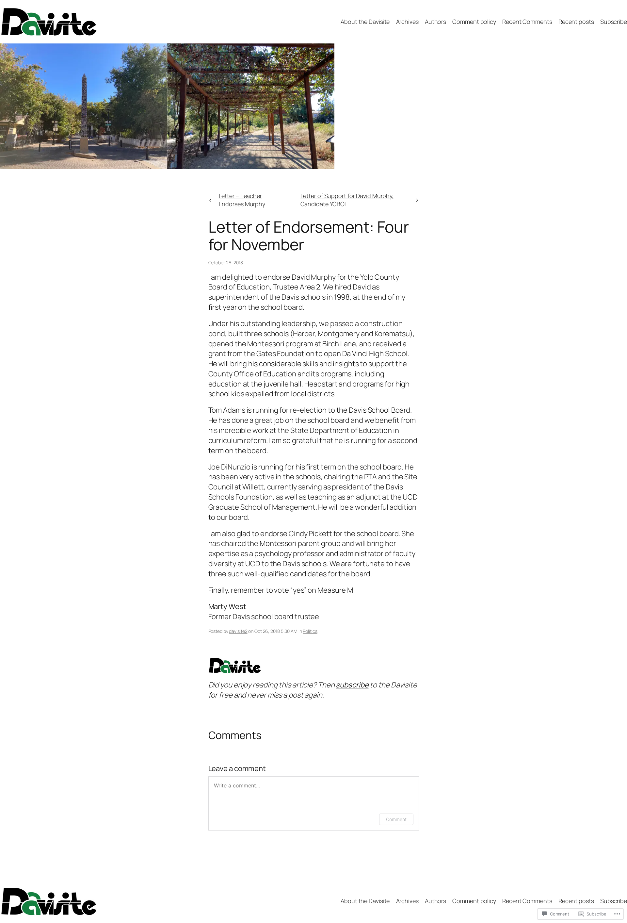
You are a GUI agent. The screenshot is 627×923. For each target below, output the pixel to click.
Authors (435, 21)
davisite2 (238, 631)
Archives (407, 21)
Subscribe (613, 21)
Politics (310, 631)
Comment (396, 819)
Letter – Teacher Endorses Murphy (242, 200)
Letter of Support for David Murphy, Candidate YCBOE (347, 200)
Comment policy (474, 21)
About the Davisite (365, 21)
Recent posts (576, 21)
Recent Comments (527, 21)
